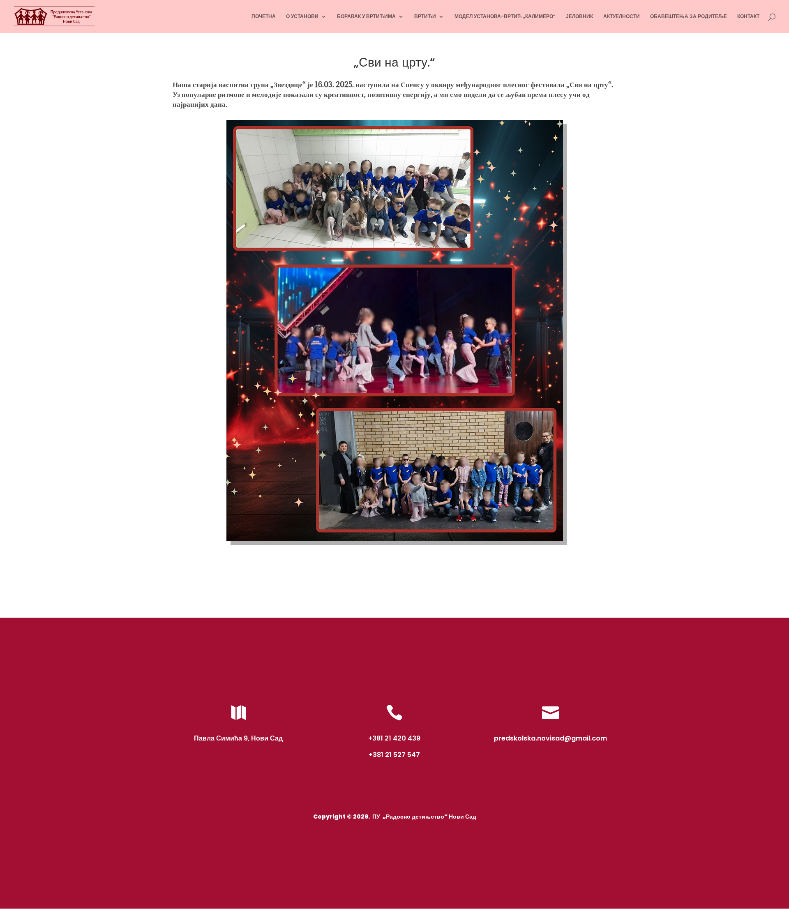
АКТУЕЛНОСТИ (621, 17)
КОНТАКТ (748, 17)
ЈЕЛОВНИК (579, 17)
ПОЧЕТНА (263, 17)
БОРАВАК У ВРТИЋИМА (366, 17)
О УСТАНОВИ (302, 17)
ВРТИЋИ (425, 17)
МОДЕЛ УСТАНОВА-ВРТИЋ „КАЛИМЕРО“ (505, 17)
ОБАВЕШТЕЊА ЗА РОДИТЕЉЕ (688, 17)
